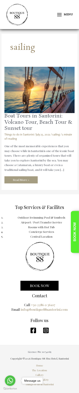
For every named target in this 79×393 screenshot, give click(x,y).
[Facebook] (33, 330)
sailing (56, 134)
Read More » (21, 179)
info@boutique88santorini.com (44, 309)
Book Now (74, 231)
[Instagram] (46, 330)
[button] (39, 286)
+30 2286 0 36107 (43, 305)
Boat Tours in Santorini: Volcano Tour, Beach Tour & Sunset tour (38, 122)
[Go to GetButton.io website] (10, 388)
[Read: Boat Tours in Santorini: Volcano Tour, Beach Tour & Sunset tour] (39, 89)
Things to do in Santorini (19, 134)
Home (39, 365)
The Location (39, 370)
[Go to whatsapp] (10, 380)
